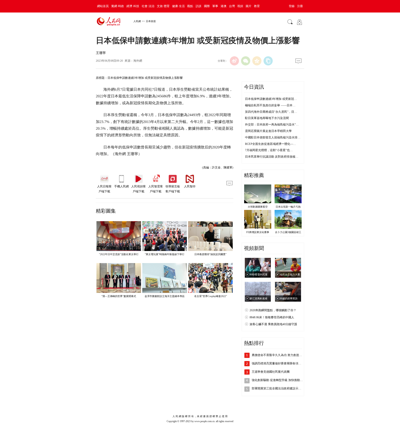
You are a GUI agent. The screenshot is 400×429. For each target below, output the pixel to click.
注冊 (300, 6)
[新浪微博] (234, 60)
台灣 (232, 6)
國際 (207, 6)
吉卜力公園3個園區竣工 (288, 232)
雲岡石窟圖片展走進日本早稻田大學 (268, 131)
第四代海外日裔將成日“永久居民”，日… (271, 111)
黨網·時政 (117, 6)
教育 (257, 6)
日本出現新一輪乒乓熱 (288, 206)
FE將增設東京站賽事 (257, 232)
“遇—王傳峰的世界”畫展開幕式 (118, 296)
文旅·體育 (163, 6)
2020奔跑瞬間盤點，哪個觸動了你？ (273, 310)
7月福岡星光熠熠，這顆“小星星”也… (269, 150)
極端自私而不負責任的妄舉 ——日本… (270, 105)
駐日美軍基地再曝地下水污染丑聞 (267, 118)
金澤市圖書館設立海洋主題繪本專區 (165, 296)
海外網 (137, 60)
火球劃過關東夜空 (258, 206)
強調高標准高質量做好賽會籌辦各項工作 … (280, 363)
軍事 (215, 6)
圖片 (248, 6)
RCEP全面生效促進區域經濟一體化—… (270, 144)
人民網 (137, 21)
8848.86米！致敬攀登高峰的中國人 (272, 317)
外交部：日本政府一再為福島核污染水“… (272, 124)
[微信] (245, 60)
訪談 (198, 6)
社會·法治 (148, 6)
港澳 (223, 6)
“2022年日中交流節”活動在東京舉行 (119, 254)
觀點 (190, 6)
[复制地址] (268, 60)
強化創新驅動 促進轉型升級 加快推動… (277, 380)
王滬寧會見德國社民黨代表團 (271, 371)
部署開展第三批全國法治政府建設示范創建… (281, 388)
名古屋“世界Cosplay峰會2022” (210, 296)
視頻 (240, 6)
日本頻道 (151, 21)
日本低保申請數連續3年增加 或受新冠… (271, 98)
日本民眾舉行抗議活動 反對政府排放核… (271, 156)
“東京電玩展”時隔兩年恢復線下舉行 (164, 254)
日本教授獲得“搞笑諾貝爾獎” (210, 254)
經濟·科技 (132, 6)
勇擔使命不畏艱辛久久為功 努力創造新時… (280, 355)
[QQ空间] (256, 60)
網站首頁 (103, 6)
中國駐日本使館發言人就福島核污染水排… (272, 137)
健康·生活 (178, 6)
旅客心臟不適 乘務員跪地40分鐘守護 (273, 324)
